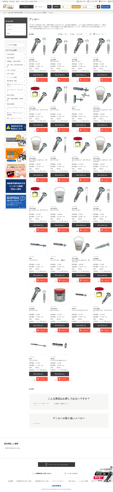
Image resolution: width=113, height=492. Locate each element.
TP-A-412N (32, 208)
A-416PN (95, 60)
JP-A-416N (96, 158)
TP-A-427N (53, 308)
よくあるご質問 (93, 1)
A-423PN (31, 60)
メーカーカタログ (72, 473)
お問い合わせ (82, 1)
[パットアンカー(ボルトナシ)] (60, 345)
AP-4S (73, 308)
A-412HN (95, 208)
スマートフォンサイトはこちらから (58, 464)
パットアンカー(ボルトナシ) (58, 360)
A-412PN (53, 60)
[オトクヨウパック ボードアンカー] (38, 94)
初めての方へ (103, 1)
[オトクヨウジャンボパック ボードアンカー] (102, 94)
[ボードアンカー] (38, 46)
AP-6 (30, 258)
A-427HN (74, 208)
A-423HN (53, 108)
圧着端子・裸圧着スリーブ (62, 403)
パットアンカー (76, 110)
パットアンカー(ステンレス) (80, 310)
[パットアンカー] (81, 94)
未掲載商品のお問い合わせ (43, 473)
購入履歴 (106, 7)
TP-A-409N (96, 308)
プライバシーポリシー (58, 481)
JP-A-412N (96, 108)
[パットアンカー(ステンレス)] (81, 295)
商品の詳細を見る (38, 75)
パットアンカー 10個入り (58, 260)
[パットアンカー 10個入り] (60, 245)
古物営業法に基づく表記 (42, 481)
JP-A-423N (32, 158)
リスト (106, 34)
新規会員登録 (76, 7)
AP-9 (73, 108)
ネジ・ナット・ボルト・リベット (41, 404)
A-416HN (74, 60)
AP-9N (52, 359)
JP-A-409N (75, 258)
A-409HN (95, 258)
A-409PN (31, 308)
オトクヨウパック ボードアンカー (38, 110)
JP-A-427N (53, 208)
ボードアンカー (33, 61)
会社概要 (10, 481)
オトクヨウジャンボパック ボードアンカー (102, 110)
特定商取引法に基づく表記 (24, 481)
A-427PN (53, 158)
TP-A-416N (75, 158)
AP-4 (51, 258)
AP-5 (30, 359)
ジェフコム (37, 423)
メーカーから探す (12, 45)
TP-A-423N (32, 108)
